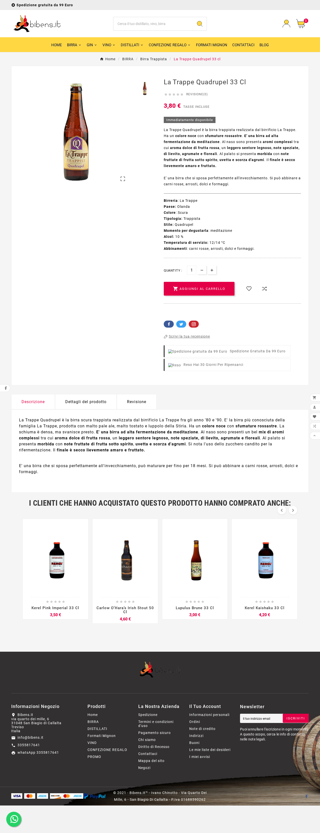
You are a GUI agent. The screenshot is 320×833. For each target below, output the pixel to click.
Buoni (194, 743)
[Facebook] (306, 796)
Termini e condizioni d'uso (156, 724)
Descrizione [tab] (33, 401)
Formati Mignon (102, 736)
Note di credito (202, 729)
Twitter (181, 324)
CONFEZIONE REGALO (107, 750)
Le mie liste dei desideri (209, 750)
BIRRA (93, 722)
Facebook (169, 324)
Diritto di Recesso (154, 747)
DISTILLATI (97, 729)
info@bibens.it (31, 737)
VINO (92, 743)
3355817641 (29, 745)
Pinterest (194, 324)
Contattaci (147, 754)
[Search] (199, 24)
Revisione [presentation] (136, 401)
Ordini (194, 722)
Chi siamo (147, 740)
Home (93, 715)
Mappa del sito (151, 761)
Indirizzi (196, 736)
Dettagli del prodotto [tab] (85, 401)
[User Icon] (286, 24)
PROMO (94, 757)
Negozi (144, 768)
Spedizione (148, 715)
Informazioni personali (209, 715)
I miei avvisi (199, 757)
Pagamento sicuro (154, 733)
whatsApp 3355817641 (38, 752)
